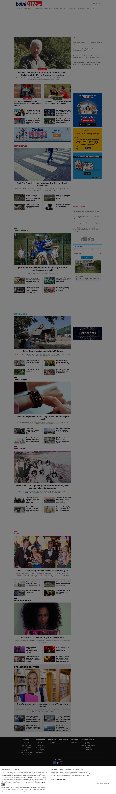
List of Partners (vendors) (58, 779)
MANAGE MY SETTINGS (103, 783)
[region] (58, 780)
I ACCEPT (103, 777)
